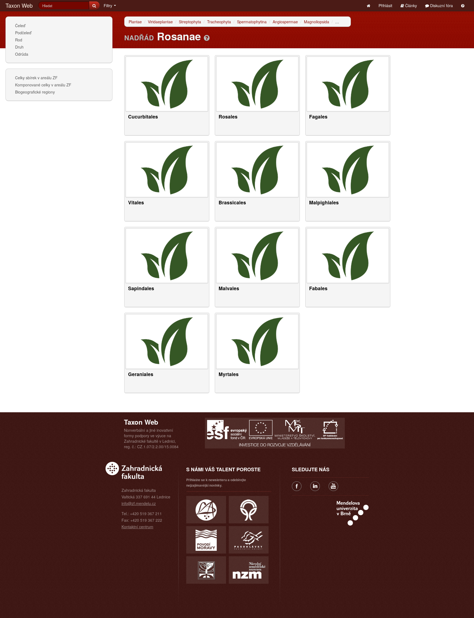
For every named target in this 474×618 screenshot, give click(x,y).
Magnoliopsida (316, 21)
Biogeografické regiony (35, 92)
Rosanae (343, 21)
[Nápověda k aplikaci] (463, 5)
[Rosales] (257, 83)
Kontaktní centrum (137, 526)
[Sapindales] (167, 255)
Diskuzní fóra (441, 5)
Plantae (135, 21)
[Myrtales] (257, 341)
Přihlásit (385, 5)
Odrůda (21, 54)
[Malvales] (257, 255)
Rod (18, 40)
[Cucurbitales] (167, 83)
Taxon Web (19, 5)
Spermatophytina (252, 21)
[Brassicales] (257, 169)
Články (410, 5)
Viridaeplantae (160, 21)
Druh (19, 47)
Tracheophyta (219, 21)
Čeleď (20, 25)
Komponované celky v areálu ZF (43, 85)
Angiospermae (285, 21)
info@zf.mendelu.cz (139, 503)
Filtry (108, 5)
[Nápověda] (207, 38)
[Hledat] (94, 5)
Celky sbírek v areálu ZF (36, 77)
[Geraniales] (167, 341)
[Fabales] (348, 255)
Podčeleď (23, 32)
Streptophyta (190, 21)
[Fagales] (348, 83)
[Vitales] (167, 169)
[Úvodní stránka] (368, 5)
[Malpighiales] (348, 169)
